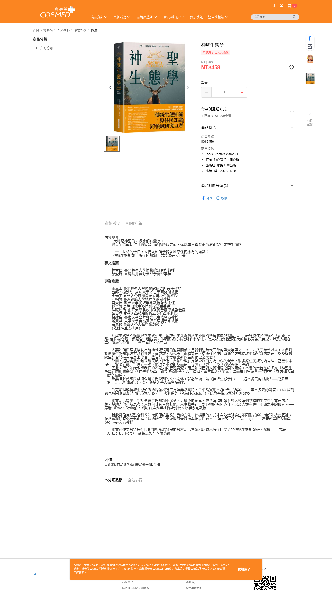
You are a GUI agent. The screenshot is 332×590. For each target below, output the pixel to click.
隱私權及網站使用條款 (135, 588)
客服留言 (191, 582)
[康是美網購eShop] (58, 12)
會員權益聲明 (194, 588)
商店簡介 (127, 582)
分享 (209, 198)
